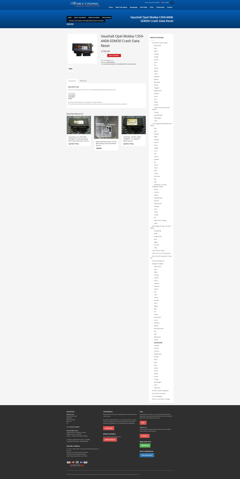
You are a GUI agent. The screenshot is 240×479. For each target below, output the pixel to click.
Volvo (155, 121)
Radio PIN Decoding (160, 220)
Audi (155, 48)
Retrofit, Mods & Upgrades (160, 390)
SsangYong (157, 231)
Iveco (155, 303)
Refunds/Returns (110, 439)
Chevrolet (157, 388)
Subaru (156, 374)
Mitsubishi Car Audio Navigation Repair (159, 185)
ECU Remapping (157, 396)
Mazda (156, 79)
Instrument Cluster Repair (160, 43)
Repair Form (145, 445)
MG (155, 179)
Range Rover (158, 91)
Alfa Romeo (157, 45)
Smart (156, 371)
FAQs (143, 423)
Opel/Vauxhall (111, 62)
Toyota (156, 112)
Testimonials (108, 428)
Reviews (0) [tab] (83, 81)
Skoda (156, 102)
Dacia (156, 145)
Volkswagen (157, 118)
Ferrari (156, 289)
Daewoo (156, 283)
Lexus (156, 168)
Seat (155, 99)
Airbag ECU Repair (157, 264)
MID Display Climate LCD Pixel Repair (160, 227)
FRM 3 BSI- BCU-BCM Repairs (161, 253)
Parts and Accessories (159, 393)
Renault (156, 93)
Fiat (155, 65)
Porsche (156, 192)
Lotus (156, 74)
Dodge (156, 57)
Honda (156, 68)
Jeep (155, 170)
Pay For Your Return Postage (161, 399)
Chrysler (156, 54)
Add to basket (114, 55)
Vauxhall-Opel (158, 115)
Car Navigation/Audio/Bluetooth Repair (161, 124)
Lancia (156, 165)
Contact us (145, 436)
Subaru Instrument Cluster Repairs (161, 108)
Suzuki (156, 105)
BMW (155, 51)
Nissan (156, 85)
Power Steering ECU (158, 261)
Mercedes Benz (159, 328)
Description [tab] (72, 81)
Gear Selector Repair (158, 250)
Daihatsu (156, 286)
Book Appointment (147, 455)
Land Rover (157, 317)
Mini (155, 182)
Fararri (156, 156)
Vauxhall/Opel (158, 198)
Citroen (156, 60)
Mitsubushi (157, 337)
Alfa (155, 128)
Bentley (156, 134)
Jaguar (156, 71)
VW (155, 217)
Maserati (156, 76)
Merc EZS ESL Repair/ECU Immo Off (161, 257)
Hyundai (156, 159)
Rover (156, 96)
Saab (155, 248)
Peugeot (156, 88)
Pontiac (156, 348)
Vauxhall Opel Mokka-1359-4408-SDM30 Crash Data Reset (120, 64)
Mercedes (157, 82)
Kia (155, 162)
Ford (155, 62)
